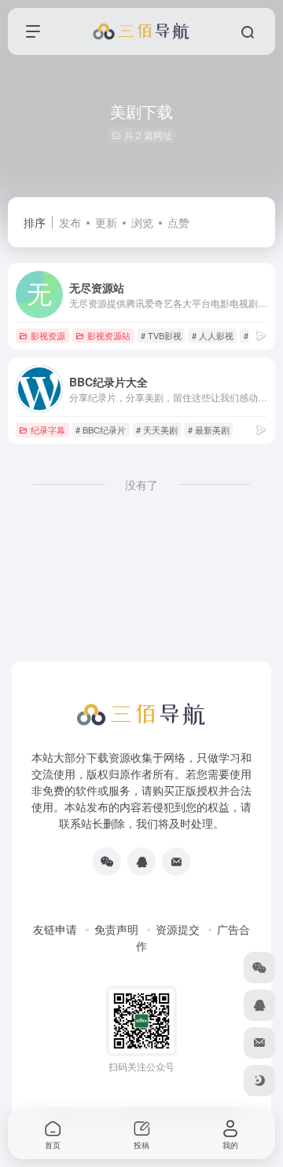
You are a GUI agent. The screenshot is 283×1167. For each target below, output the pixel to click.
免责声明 (116, 929)
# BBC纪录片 (100, 429)
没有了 (141, 484)
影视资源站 (108, 335)
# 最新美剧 (209, 429)
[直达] (261, 335)
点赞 (178, 222)
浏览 (142, 222)
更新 (106, 222)
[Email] (176, 861)
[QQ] (141, 861)
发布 (70, 222)
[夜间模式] (259, 1080)
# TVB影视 (161, 335)
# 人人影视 (212, 335)
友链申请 (55, 929)
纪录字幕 (48, 429)
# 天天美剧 (157, 429)
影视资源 (48, 335)
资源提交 (178, 929)
